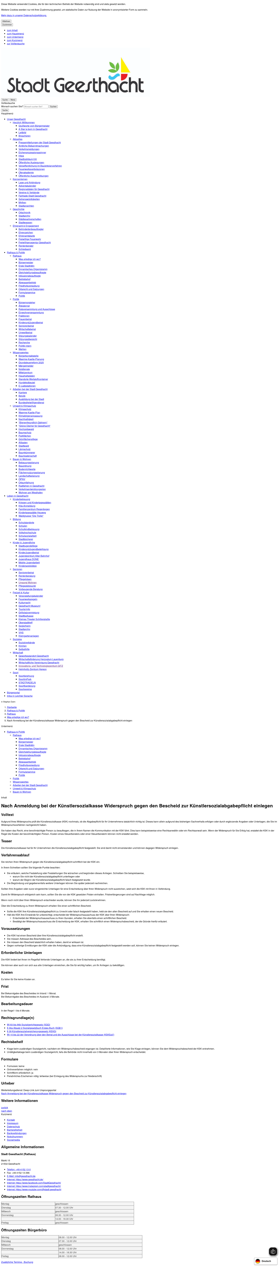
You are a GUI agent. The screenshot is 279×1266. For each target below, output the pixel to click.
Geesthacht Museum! (29, 605)
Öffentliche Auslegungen (31, 162)
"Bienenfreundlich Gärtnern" (33, 422)
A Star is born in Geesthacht (33, 129)
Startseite (12, 707)
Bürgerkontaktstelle (29, 355)
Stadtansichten (26, 205)
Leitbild (22, 132)
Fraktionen (24, 315)
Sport (15, 672)
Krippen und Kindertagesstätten (35, 502)
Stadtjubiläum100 (28, 159)
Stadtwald (24, 445)
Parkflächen (25, 435)
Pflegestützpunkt (27, 585)
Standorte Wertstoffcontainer (33, 379)
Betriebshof (24, 279)
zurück (4, 1107)
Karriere (23, 392)
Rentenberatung (27, 575)
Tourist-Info (24, 609)
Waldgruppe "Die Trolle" (31, 515)
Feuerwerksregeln (28, 599)
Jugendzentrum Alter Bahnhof (34, 555)
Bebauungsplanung (29, 462)
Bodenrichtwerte (27, 469)
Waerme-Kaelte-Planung (31, 359)
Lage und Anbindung (29, 182)
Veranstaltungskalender (31, 595)
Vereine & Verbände (29, 192)
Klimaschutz (25, 409)
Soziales (17, 639)
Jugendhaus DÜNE (29, 559)
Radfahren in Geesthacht (31, 485)
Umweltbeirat (25, 332)
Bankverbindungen (17, 1133)
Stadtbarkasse (26, 615)
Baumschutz (25, 432)
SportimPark (25, 679)
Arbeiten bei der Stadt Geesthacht (30, 389)
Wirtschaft (18, 652)
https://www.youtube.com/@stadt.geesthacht (34, 1189)
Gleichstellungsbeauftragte (32, 272)
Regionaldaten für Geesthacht (34, 189)
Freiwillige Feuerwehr (30, 239)
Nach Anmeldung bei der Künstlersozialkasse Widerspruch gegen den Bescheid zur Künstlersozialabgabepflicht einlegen (63, 1093)
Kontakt (11, 1119)
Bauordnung (25, 465)
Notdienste (24, 369)
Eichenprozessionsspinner (32, 152)
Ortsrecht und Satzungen (31, 289)
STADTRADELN (27, 682)
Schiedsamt (25, 249)
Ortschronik (24, 212)
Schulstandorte (26, 522)
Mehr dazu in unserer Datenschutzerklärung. (24, 15)
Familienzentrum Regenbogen (34, 509)
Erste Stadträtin (26, 265)
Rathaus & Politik (16, 252)
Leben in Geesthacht (17, 495)
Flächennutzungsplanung (32, 472)
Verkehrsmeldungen (29, 149)
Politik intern (25, 345)
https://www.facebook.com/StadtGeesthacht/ (34, 1182)
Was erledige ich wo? (30, 259)
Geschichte (18, 209)
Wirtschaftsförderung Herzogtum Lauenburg (41, 659)
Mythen (22, 202)
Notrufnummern (15, 1136)
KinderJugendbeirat (29, 552)
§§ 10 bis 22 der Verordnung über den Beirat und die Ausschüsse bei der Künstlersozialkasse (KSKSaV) (60, 1034)
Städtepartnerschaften (30, 219)
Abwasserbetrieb (27, 282)
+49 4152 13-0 (19, 1169)
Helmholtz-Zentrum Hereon (33, 669)
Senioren (17, 569)
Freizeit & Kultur (21, 592)
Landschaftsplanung (29, 475)
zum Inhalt (12, 30)
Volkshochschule (27, 532)
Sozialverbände (27, 642)
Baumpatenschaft (28, 455)
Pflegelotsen (25, 579)
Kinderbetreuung (21, 499)
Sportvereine (25, 689)
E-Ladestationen (27, 385)
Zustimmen (7, 25)
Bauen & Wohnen (22, 459)
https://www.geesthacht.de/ (25, 1179)
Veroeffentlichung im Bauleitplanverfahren (40, 165)
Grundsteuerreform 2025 (31, 362)
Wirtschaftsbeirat (27, 329)
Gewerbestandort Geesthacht (34, 655)
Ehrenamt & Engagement (26, 225)
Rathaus (17, 255)
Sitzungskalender (28, 335)
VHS (21, 632)
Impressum (12, 1123)
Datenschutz (13, 1126)
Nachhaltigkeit (26, 419)
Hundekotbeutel (27, 382)
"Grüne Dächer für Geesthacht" (34, 425)
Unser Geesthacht (16, 119)
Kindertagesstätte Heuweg (32, 512)
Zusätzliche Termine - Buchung (17, 1262)
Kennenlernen (20, 179)
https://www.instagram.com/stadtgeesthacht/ (34, 1186)
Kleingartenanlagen (29, 635)
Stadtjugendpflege (28, 545)
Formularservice (27, 292)
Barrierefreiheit (14, 1129)
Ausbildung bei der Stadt (31, 399)
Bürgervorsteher (27, 302)
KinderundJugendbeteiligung (34, 549)
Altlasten (23, 442)
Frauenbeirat (25, 319)
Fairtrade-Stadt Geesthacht (32, 195)
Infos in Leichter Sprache (20, 696)
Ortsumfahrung (26, 482)
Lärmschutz (25, 449)
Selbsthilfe (24, 649)
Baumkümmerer (27, 452)
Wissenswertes (20, 352)
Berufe (22, 395)
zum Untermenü (15, 37)
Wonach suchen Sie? (12, 106)
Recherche (24, 342)
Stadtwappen (25, 222)
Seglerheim (25, 625)
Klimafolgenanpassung (30, 415)
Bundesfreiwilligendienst (31, 402)
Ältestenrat (24, 305)
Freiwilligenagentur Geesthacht (35, 242)
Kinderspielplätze (28, 565)
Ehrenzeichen (26, 232)
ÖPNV (22, 479)
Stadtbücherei (26, 539)
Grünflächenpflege (28, 439)
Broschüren (25, 135)
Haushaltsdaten (27, 375)
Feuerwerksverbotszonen (32, 169)
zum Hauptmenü (15, 33)
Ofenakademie (26, 172)
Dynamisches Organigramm (33, 269)
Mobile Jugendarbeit (29, 562)
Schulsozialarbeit (27, 535)
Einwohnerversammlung (31, 312)
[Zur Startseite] (75, 96)
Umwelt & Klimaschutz (24, 405)
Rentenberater (26, 245)
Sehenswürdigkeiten (29, 199)
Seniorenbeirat (26, 325)
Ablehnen (6, 21)
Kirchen (23, 645)
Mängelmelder (26, 365)
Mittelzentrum (25, 372)
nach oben (6, 1110)
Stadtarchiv (24, 215)
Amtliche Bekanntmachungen (34, 145)
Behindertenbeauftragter (31, 229)
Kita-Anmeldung (27, 505)
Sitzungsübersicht (28, 339)
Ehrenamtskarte (27, 235)
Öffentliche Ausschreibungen (34, 175)
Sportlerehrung (26, 675)
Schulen (23, 525)
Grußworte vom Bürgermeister (34, 125)
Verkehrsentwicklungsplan (32, 489)
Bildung (17, 519)
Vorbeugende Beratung (31, 589)
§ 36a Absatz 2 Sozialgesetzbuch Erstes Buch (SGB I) (35, 1028)
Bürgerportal (13, 692)
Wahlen (22, 349)
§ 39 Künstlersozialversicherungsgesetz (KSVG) (31, 1031)
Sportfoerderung (27, 686)
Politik (22, 295)
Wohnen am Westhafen (31, 492)
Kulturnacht (24, 602)
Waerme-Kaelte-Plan (29, 412)
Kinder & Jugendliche (24, 542)
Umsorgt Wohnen (28, 582)
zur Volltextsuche (16, 43)
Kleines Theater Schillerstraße (34, 619)
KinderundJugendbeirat (31, 322)
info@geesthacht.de (21, 1176)
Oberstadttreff (26, 622)
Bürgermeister (26, 262)
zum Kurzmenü (15, 40)
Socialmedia (13, 1139)
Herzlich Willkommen (24, 122)
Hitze (21, 155)
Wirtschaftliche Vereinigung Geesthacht (39, 662)
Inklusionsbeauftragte (30, 275)
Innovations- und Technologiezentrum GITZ (41, 665)
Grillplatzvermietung (29, 612)
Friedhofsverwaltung (29, 285)
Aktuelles (17, 139)
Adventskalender (27, 185)
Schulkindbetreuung (29, 529)
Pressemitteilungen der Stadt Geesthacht (40, 142)
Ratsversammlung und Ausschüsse (37, 309)
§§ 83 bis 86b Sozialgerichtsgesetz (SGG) (28, 1024)
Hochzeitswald (26, 429)
